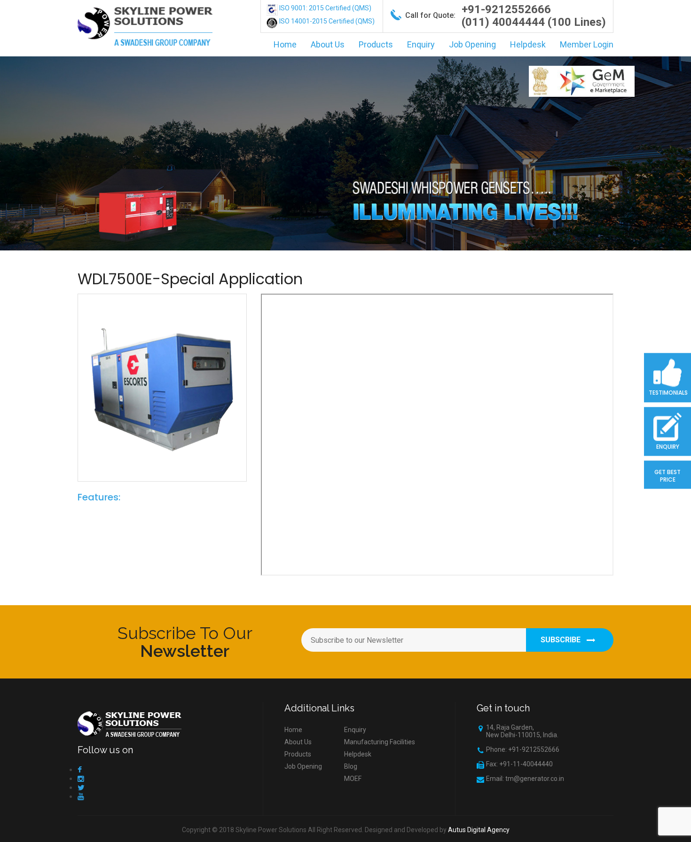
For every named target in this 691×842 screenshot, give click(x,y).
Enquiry (421, 44)
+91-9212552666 (506, 9)
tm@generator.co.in (534, 778)
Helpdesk (528, 44)
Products (376, 44)
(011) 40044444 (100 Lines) (534, 22)
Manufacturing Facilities (379, 742)
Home (285, 44)
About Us (328, 44)
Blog (350, 766)
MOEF (352, 778)
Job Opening (472, 44)
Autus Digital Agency (479, 830)
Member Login (586, 44)
